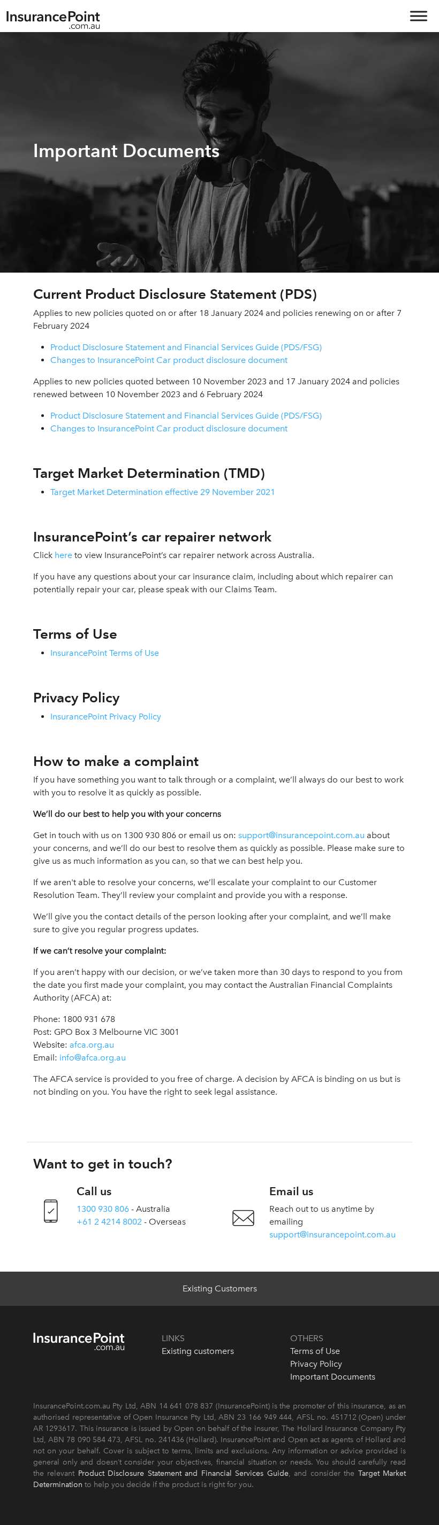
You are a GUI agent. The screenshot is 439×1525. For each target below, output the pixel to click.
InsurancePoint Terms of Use (104, 653)
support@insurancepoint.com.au (301, 835)
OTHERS (306, 1338)
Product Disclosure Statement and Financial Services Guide (183, 1473)
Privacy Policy (316, 1364)
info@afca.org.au (92, 1057)
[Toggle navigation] (418, 20)
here (63, 555)
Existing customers (198, 1351)
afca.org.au (92, 1045)
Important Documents (332, 1377)
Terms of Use (315, 1351)
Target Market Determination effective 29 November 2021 (162, 492)
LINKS (173, 1338)
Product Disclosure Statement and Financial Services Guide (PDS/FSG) (186, 347)
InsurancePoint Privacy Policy (105, 716)
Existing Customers (220, 1288)
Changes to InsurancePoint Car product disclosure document (168, 360)
